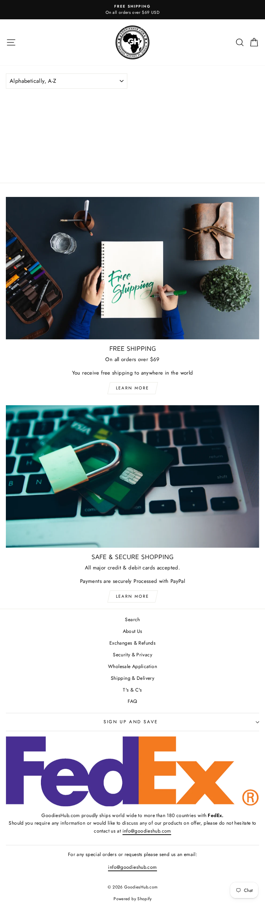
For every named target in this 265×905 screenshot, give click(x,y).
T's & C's (132, 689)
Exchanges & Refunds (132, 642)
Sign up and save (131, 721)
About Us (133, 631)
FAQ (132, 701)
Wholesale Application (132, 666)
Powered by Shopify (132, 899)
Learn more (132, 388)
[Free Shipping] (132, 268)
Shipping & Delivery (132, 678)
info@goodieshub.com (146, 830)
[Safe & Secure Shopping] (132, 476)
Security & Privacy (132, 654)
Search (132, 619)
